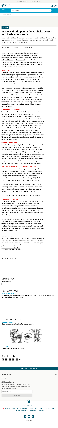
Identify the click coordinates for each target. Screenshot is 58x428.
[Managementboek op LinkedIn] (25, 416)
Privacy (36, 408)
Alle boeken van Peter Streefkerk (11, 248)
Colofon (31, 408)
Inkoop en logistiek (7, 14)
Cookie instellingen (49, 408)
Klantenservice (6, 374)
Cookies (41, 408)
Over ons (41, 410)
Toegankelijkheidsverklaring (21, 410)
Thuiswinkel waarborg (10, 408)
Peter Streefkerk (7, 47)
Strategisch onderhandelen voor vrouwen (14, 348)
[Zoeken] (50, 10)
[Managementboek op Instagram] (33, 416)
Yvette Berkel (20, 60)
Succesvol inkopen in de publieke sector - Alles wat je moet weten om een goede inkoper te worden (28, 296)
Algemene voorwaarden (22, 408)
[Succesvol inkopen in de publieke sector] (7, 268)
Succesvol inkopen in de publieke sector (9, 280)
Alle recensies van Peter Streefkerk (11, 249)
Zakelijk (4, 378)
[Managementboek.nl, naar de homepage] (6, 6)
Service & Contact (33, 410)
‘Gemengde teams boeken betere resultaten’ (18, 324)
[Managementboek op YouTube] (29, 416)
